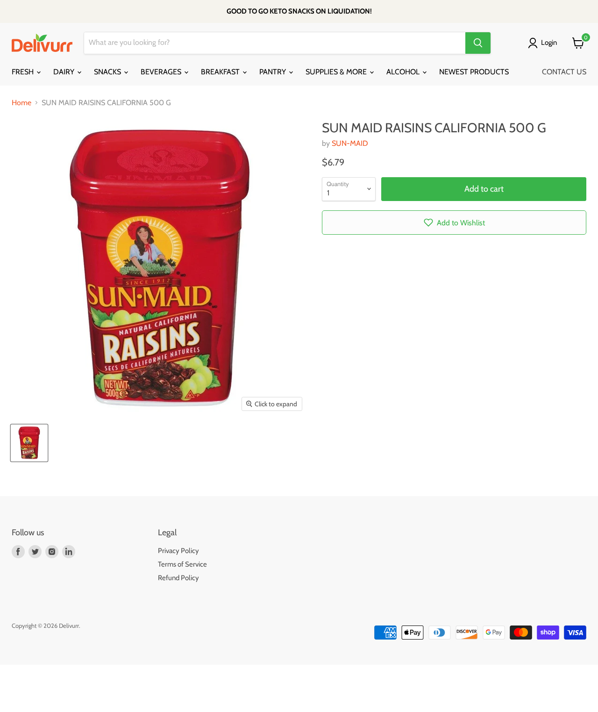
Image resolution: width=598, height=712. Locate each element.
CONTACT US (564, 71)
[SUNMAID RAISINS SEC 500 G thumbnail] (29, 442)
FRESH (24, 71)
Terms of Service (182, 564)
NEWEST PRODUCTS (474, 71)
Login (549, 42)
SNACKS (108, 71)
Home (21, 103)
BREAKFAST (221, 71)
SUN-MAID (350, 143)
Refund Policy (178, 578)
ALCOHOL (403, 71)
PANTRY (273, 71)
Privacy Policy (178, 551)
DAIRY (64, 71)
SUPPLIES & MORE (337, 71)
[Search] (478, 43)
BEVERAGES (162, 71)
